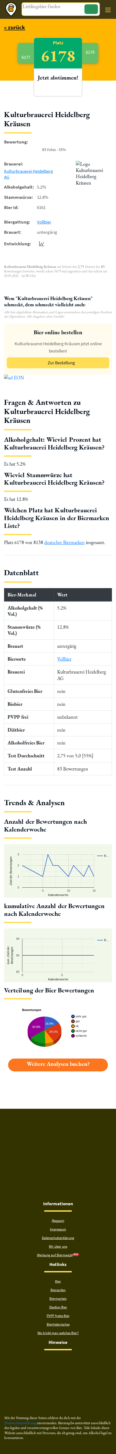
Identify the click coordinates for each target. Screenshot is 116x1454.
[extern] (41, 1360)
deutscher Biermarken (64, 542)
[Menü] (108, 10)
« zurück (14, 27)
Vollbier (44, 222)
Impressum (58, 1229)
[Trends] (40, 243)
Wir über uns (58, 1246)
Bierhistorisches (58, 1324)
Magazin (58, 1220)
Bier (58, 1281)
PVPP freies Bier (58, 1315)
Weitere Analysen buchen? (58, 1063)
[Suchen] (91, 9)
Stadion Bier (58, 1307)
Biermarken (58, 1298)
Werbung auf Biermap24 (55, 1255)
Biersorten (58, 1290)
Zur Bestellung (61, 363)
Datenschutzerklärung (58, 1238)
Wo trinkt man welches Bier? (58, 1333)
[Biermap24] (11, 9)
